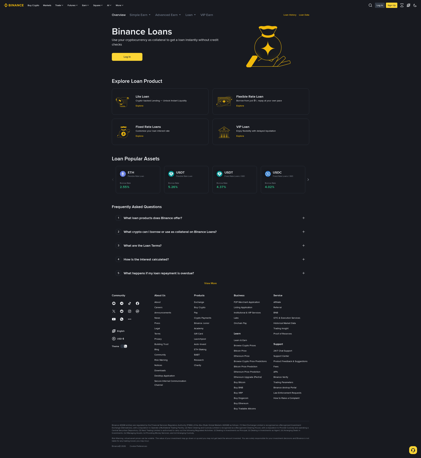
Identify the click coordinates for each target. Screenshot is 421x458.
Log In (380, 5)
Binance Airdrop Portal (284, 387)
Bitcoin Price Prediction (245, 366)
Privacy (158, 338)
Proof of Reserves (282, 333)
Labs (236, 317)
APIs (275, 371)
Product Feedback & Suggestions (290, 361)
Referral (277, 307)
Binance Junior (201, 323)
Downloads (160, 370)
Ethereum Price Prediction (247, 371)
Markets (47, 5)
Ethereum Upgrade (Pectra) (248, 377)
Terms (157, 333)
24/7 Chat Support (282, 350)
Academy (198, 328)
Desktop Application (164, 375)
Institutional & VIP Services (247, 312)
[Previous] (113, 179)
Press (157, 323)
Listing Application (243, 307)
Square (96, 5)
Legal (157, 328)
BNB (275, 312)
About (157, 302)
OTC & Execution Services (286, 317)
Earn (84, 5)
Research (199, 359)
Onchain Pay (240, 323)
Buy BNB (238, 387)
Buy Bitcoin (239, 382)
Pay (196, 312)
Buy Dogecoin (241, 398)
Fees (276, 366)
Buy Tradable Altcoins (245, 408)
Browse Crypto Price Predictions (250, 361)
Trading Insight (280, 328)
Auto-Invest (200, 344)
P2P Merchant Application (247, 302)
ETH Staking (200, 349)
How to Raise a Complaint (286, 398)
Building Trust (161, 344)
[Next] (308, 179)
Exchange (199, 302)
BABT (197, 354)
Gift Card (198, 333)
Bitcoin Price (240, 350)
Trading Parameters (283, 382)
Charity (197, 365)
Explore (139, 105)
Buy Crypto (33, 5)
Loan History (290, 14)
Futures (71, 5)
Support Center (281, 355)
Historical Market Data (284, 323)
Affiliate (277, 302)
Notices (158, 365)
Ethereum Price (241, 355)
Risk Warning (161, 359)
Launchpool (200, 338)
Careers (158, 307)
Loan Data (304, 14)
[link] (119, 15)
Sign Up (392, 5)
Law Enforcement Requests (287, 392)
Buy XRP (238, 392)
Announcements (162, 312)
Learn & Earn (240, 340)
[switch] (123, 346)
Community (160, 354)
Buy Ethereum (241, 403)
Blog (156, 349)
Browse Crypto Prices (245, 345)
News (157, 317)
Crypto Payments (202, 317)
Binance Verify (280, 377)
